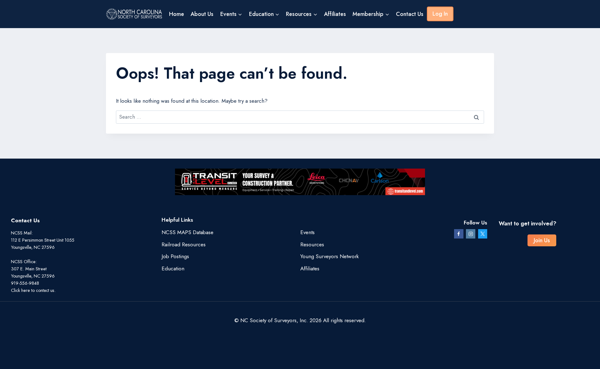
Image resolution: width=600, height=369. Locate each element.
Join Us (542, 240)
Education (173, 268)
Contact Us (409, 14)
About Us (202, 14)
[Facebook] (458, 234)
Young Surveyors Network (329, 256)
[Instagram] (470, 234)
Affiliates (335, 14)
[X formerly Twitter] (483, 234)
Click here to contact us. (33, 290)
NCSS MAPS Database (187, 232)
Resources (312, 244)
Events (307, 232)
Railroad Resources (184, 244)
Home (176, 14)
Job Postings (175, 256)
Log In (440, 14)
